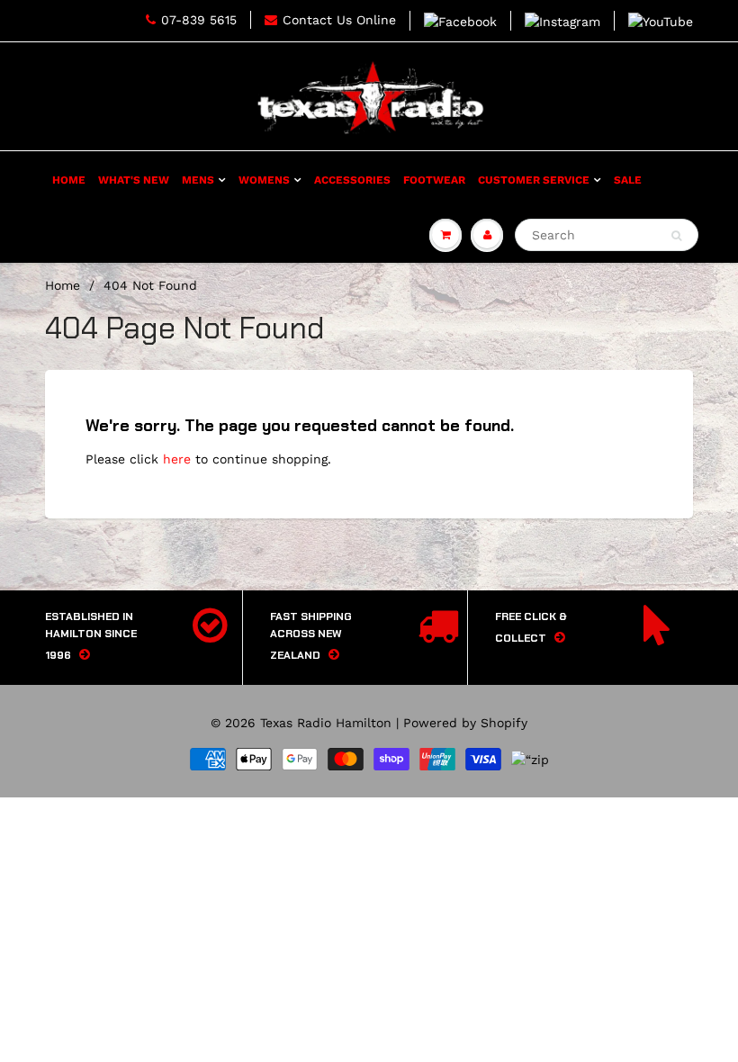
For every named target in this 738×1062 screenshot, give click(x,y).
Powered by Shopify (465, 723)
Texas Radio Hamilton (326, 723)
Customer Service (534, 180)
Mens (198, 180)
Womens (264, 180)
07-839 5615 (199, 20)
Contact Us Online (339, 20)
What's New (133, 180)
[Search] (676, 235)
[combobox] (606, 235)
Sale (628, 180)
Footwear (434, 180)
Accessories (352, 180)
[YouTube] (660, 21)
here (177, 459)
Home (69, 180)
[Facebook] (460, 21)
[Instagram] (562, 21)
